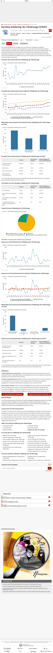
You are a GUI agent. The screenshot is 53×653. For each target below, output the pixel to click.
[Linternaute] (32, 648)
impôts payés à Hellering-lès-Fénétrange (20, 239)
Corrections (21, 642)
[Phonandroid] (45, 651)
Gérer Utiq (7, 642)
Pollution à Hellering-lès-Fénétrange (37, 451)
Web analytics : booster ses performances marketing (16, 497)
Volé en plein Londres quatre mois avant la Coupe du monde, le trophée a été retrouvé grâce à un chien (26, 591)
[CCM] (20, 648)
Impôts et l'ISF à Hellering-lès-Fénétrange (13, 441)
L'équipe (11, 641)
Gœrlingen (18, 33)
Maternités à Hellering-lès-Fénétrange (38, 443)
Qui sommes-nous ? (5, 641)
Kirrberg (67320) (7, 427)
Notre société (16, 641)
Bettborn (29, 33)
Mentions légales (27, 642)
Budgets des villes (8, 24)
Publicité (21, 641)
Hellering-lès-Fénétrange (23, 24)
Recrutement (30, 641)
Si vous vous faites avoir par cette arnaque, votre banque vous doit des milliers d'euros (22, 586)
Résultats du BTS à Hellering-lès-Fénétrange (39, 460)
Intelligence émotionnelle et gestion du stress (14, 505)
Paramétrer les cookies (47, 641)
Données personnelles (38, 641)
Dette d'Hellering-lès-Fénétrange (13, 394)
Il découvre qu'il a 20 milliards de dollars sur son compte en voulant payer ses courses (22, 584)
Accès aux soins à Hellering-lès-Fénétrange (39, 447)
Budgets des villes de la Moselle (36, 429)
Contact (25, 641)
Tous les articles (13, 642)
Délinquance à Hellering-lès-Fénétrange (38, 449)
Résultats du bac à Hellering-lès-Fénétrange (14, 460)
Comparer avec (29, 39)
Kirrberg (23, 33)
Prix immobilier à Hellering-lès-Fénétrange (13, 439)
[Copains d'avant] (7, 651)
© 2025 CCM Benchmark (43, 642)
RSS (17, 642)
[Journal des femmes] (7, 648)
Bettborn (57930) (7, 429)
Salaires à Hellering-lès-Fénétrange (12, 437)
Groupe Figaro (34, 642)
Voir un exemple (48, 470)
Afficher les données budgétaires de (10, 39)
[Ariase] (32, 651)
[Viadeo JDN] (20, 651)
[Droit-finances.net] (45, 648)
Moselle (14, 24)
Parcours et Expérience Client (10, 501)
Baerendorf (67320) (33, 427)
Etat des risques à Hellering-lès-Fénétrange (39, 445)
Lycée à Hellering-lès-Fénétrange (36, 439)
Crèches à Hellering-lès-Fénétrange (37, 441)
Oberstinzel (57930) (33, 425)
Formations (7, 494)
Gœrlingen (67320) (8, 425)
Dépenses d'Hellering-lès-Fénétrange (39, 394)
